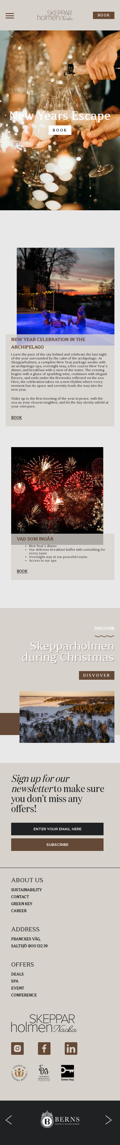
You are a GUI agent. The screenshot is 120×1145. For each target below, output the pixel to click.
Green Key (21, 904)
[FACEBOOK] (44, 1048)
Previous (10, 1119)
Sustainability (26, 890)
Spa (14, 981)
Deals (17, 974)
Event (17, 988)
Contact (20, 897)
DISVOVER (96, 675)
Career (19, 911)
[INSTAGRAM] (17, 1048)
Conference (24, 995)
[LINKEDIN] (71, 1048)
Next (109, 1119)
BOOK (104, 15)
